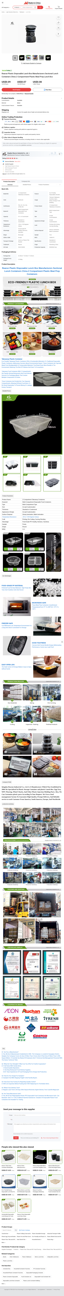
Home (3, 12)
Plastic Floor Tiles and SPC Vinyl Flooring (12, 1239)
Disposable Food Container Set (42, 1276)
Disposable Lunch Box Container (11, 1280)
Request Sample (29, 93)
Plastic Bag (50, 1239)
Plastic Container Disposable (10, 1276)
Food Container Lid (26, 1276)
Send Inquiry (16, 89)
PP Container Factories (39, 1268)
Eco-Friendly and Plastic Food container (42, 1236)
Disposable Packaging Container (34, 1272)
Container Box (6, 1268)
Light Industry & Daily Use (12, 12)
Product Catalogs (25, 1230)
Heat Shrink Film (21, 1239)
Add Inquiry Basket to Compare (32, 63)
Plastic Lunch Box (7, 1261)
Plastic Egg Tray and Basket (9, 1236)
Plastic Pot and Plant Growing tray (26, 1236)
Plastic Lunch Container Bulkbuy (31, 1280)
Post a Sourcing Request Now (49, 1138)
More (3, 1283)
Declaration (49, 1289)
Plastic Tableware (26, 1257)
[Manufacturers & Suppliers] (32, 2)
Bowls (4, 1257)
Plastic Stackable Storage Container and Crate (44, 1233)
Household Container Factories (22, 1268)
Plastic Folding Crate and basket (25, 1233)
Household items (36, 1239)
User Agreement (41, 1289)
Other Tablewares (14, 1257)
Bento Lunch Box (39, 1257)
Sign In (4, 174)
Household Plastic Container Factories (13, 1272)
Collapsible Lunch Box (52, 1257)
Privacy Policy (57, 1289)
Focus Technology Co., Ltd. (21, 1289)
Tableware (22, 12)
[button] (57, 184)
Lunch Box (28, 12)
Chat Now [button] (49, 90)
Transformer (5, 1233)
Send (16, 1138)
